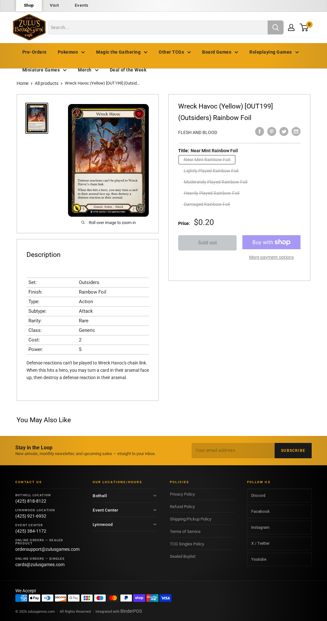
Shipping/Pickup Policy (190, 519)
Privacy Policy (182, 494)
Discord (258, 495)
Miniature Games (41, 69)
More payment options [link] (271, 257)
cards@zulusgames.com (40, 564)
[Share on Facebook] (259, 131)
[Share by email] (296, 131)
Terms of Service (185, 531)
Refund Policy (182, 506)
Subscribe (293, 450)
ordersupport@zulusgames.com (47, 549)
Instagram (260, 527)
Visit (54, 5)
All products (46, 83)
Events (81, 5)
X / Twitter (260, 543)
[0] (304, 27)
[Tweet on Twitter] (283, 131)
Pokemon (68, 52)
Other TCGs (171, 52)
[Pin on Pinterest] (271, 131)
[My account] (291, 27)
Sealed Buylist (182, 556)
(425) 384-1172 (30, 531)
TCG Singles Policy (187, 544)
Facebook (260, 511)
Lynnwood (103, 524)
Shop (29, 5)
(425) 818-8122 (30, 501)
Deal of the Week (128, 69)
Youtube (258, 559)
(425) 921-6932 (30, 516)
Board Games (216, 52)
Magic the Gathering (118, 52)
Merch (84, 69)
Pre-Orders (34, 52)
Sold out (207, 243)
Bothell (100, 495)
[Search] (276, 27)
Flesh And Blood (197, 132)
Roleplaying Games (270, 52)
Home (22, 83)
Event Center (105, 510)
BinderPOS (131, 611)
